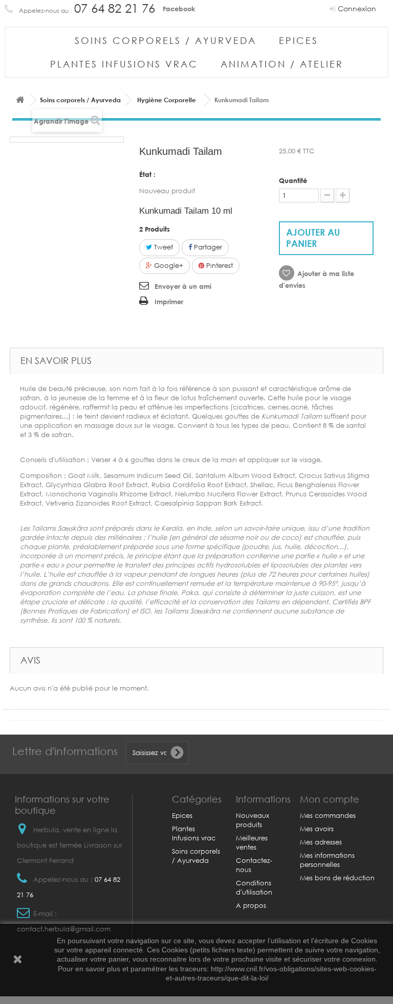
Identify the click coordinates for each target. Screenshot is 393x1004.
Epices (298, 40)
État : (147, 174)
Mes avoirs (317, 829)
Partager (207, 247)
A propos (251, 905)
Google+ (167, 265)
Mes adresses (321, 842)
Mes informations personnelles (327, 860)
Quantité (293, 180)
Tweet (162, 247)
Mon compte (329, 799)
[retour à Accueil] (20, 100)
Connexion (356, 8)
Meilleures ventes (252, 843)
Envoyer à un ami (183, 286)
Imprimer (169, 302)
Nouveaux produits (252, 820)
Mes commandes (328, 815)
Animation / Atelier (282, 64)
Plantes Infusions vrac (124, 64)
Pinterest (218, 265)
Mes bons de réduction (337, 878)
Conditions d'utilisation (254, 888)
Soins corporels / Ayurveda (165, 40)
